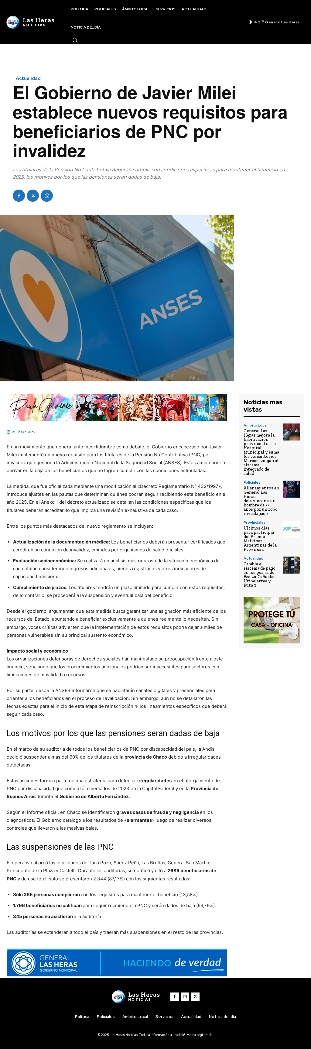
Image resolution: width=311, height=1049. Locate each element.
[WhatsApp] (47, 196)
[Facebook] (19, 196)
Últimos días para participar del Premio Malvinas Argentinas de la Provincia (260, 539)
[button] (75, 40)
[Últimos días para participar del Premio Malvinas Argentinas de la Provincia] (291, 529)
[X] (33, 196)
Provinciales (255, 522)
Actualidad (28, 78)
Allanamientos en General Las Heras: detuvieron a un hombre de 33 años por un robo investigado (261, 500)
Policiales (252, 482)
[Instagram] (185, 996)
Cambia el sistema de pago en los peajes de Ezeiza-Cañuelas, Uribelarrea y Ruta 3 (260, 574)
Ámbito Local (256, 425)
